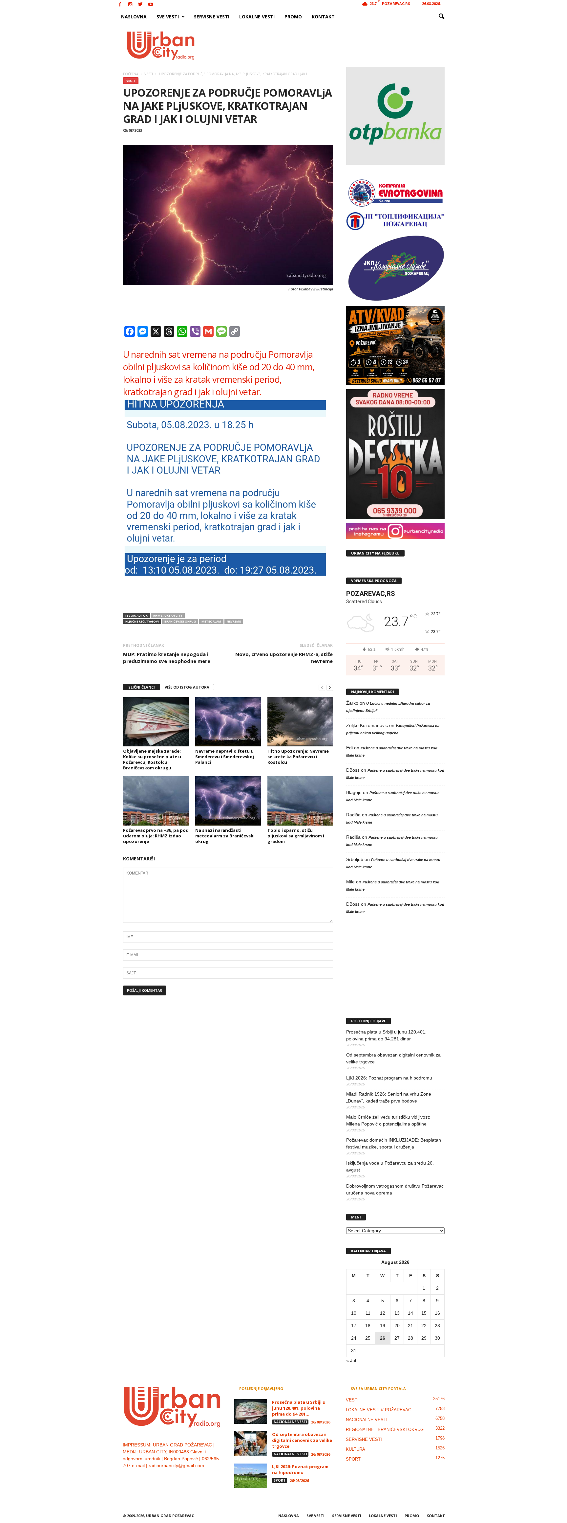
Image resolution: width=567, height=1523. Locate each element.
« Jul (351, 1360)
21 (410, 1325)
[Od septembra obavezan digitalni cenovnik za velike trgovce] (250, 1443)
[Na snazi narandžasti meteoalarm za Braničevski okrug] (228, 801)
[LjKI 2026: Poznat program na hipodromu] (250, 1476)
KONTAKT (323, 16)
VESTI (130, 81)
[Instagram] (130, 5)
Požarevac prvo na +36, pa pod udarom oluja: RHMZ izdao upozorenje (156, 835)
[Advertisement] (331, 45)
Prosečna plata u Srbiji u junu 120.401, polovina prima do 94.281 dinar (386, 1035)
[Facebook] (120, 5)
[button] (441, 17)
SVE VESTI (168, 16)
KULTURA (355, 1449)
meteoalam (211, 621)
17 (353, 1325)
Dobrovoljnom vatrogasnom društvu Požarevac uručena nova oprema (395, 1189)
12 (382, 1313)
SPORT (279, 1480)
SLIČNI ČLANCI (141, 687)
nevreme (234, 621)
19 (382, 1325)
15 (424, 1313)
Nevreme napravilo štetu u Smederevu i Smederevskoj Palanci (224, 756)
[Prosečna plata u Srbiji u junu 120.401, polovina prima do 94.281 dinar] (250, 1411)
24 (353, 1338)
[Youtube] (151, 5)
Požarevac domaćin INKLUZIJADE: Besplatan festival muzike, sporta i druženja (393, 1143)
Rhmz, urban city (167, 615)
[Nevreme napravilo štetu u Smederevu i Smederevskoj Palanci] (228, 721)
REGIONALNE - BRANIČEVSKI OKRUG (385, 1429)
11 (368, 1313)
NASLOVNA (134, 16)
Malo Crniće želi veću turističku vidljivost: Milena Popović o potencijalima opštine (388, 1120)
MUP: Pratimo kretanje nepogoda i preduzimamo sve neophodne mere (166, 657)
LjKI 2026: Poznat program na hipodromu (389, 1077)
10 (353, 1313)
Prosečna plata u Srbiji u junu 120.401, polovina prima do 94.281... (299, 1408)
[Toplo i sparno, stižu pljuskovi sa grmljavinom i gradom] (300, 801)
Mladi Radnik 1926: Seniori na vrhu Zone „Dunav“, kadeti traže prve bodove (388, 1097)
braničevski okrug (180, 621)
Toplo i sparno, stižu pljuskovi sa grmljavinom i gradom (295, 835)
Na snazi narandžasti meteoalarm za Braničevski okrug (225, 835)
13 (397, 1313)
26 (382, 1338)
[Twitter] (140, 5)
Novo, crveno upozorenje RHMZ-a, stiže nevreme (284, 657)
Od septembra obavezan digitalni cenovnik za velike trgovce (393, 1058)
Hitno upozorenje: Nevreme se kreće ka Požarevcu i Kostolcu (298, 756)
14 (410, 1313)
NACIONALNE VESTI (290, 1422)
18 (367, 1325)
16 (437, 1313)
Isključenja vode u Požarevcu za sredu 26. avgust (390, 1166)
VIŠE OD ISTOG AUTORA (187, 687)
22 (424, 1325)
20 (397, 1325)
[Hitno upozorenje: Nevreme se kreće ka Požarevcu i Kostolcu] (300, 721)
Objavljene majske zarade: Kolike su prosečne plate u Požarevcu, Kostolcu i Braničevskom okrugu (152, 759)
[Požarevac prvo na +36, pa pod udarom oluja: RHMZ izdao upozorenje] (156, 801)
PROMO (293, 16)
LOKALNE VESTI (257, 16)
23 (437, 1325)
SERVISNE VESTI (211, 16)
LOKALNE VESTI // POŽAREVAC (378, 1409)
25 (367, 1338)
